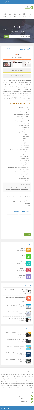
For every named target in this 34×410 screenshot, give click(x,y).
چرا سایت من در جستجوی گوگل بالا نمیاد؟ (16, 347)
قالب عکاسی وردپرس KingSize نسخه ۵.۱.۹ (16, 333)
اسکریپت (30, 17)
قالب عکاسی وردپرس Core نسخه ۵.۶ (17, 319)
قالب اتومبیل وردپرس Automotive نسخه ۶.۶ (16, 360)
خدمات (4, 17)
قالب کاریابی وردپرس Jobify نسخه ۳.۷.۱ (16, 340)
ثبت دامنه (21, 249)
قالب (24, 17)
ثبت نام (7, 2)
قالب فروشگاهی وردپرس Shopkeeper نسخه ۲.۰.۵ (16, 299)
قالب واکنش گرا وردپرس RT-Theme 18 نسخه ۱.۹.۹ (15, 291)
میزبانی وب (21, 256)
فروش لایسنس (21, 276)
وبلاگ (10, 17)
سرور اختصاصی (21, 269)
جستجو (6, 36)
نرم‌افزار (14, 17)
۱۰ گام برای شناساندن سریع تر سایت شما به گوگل (14, 312)
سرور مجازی (21, 263)
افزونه (20, 17)
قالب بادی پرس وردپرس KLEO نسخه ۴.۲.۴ (16, 354)
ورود (3, 2)
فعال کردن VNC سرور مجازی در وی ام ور (16, 306)
